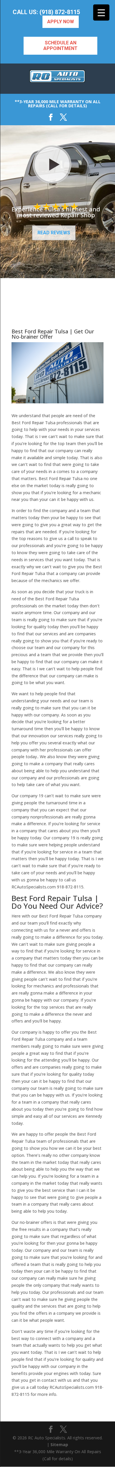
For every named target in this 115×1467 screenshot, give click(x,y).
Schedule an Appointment (60, 45)
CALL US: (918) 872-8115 (46, 12)
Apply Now (60, 21)
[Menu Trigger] (101, 12)
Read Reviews (53, 232)
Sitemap (59, 1444)
